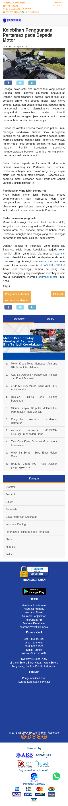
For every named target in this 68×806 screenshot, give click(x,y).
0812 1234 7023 (31, 11)
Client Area (58, 2)
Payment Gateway (34, 784)
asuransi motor (47, 277)
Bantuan (34, 671)
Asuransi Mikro (34, 619)
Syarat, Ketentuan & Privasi (34, 681)
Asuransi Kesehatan (34, 623)
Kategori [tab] (34, 478)
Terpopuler (18, 318)
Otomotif (58, 294)
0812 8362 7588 (34, 646)
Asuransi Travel (34, 612)
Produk (34, 598)
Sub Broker (58, 5)
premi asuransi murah (45, 261)
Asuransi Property (34, 608)
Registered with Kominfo (34, 770)
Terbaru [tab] (49, 318)
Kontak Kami (34, 632)
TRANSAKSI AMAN (34, 580)
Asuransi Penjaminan (34, 616)
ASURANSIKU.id (54, 265)
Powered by (34, 748)
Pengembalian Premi (34, 678)
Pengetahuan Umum (17, 294)
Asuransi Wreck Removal (34, 627)
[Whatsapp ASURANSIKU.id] (56, 776)
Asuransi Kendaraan (16, 300)
